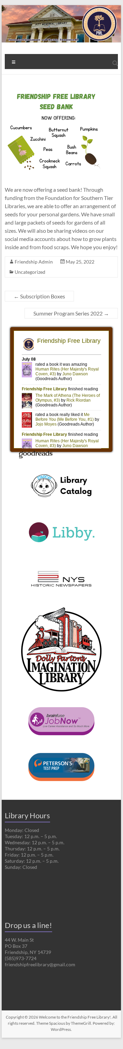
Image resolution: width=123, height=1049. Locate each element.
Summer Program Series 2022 (71, 313)
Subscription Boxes (39, 296)
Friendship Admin (34, 262)
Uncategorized (30, 272)
